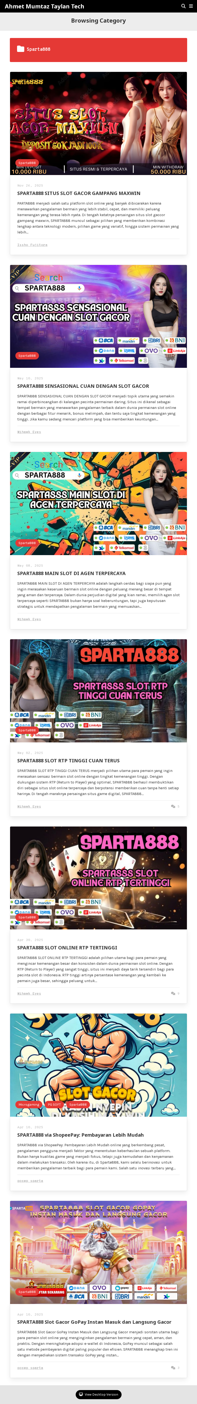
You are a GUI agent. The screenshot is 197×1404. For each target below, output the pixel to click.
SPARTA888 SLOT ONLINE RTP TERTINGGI (67, 947)
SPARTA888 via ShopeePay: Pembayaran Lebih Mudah (80, 1135)
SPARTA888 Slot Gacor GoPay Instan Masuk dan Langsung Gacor (94, 1322)
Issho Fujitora (32, 245)
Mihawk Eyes (29, 432)
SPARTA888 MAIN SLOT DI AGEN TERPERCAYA (71, 573)
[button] (191, 6)
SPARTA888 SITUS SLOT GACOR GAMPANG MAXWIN (79, 193)
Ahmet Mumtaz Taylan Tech (44, 6)
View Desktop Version (101, 1394)
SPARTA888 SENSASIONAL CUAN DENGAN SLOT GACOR (83, 386)
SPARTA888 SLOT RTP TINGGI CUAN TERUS (68, 760)
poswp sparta (30, 1181)
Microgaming (28, 1105)
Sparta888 (27, 163)
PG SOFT (54, 1105)
